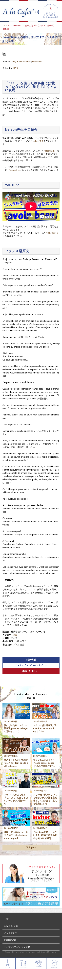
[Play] (4, 58)
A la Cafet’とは (11, 926)
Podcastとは (10, 940)
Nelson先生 (38, 141)
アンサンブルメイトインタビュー (31, 665)
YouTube (12, 185)
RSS (15, 68)
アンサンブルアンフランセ (17, 947)
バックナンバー (11, 933)
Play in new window (21, 61)
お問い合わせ (51, 233)
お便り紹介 (31, 659)
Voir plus (31, 847)
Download (36, 61)
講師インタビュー (31, 671)
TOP (5, 25)
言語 (15, 635)
